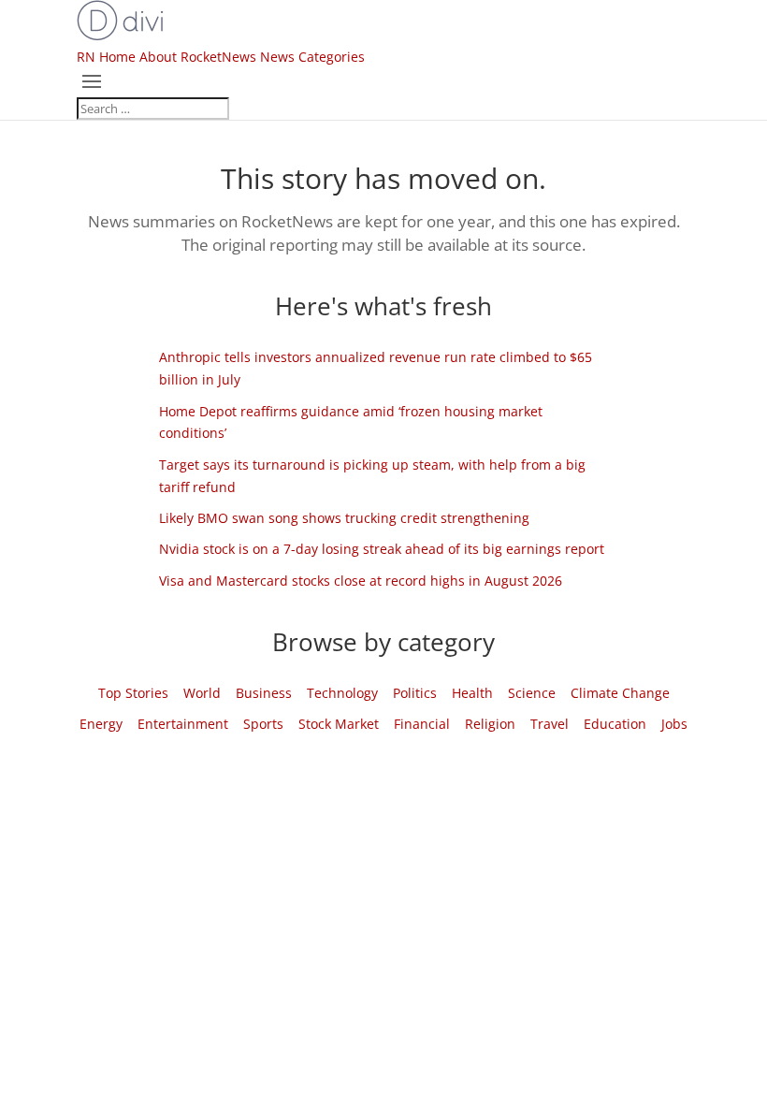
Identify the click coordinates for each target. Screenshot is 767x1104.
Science (532, 693)
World (202, 693)
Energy (101, 724)
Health (472, 693)
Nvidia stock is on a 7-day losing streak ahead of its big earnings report (381, 549)
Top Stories (133, 693)
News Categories (312, 56)
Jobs (674, 724)
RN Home (106, 56)
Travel (549, 724)
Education (615, 724)
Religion (490, 724)
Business (264, 693)
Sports (263, 724)
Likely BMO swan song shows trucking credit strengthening (344, 518)
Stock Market (338, 724)
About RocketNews (197, 56)
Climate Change (620, 693)
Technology (342, 693)
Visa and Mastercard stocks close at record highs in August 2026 (360, 580)
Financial (422, 724)
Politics (415, 693)
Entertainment (182, 724)
